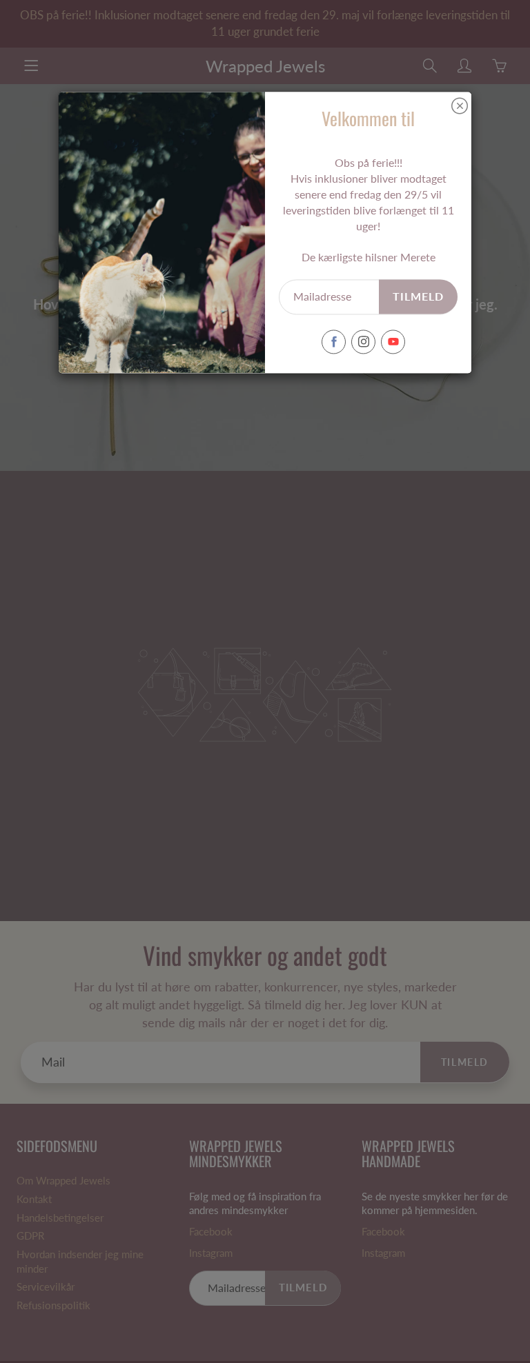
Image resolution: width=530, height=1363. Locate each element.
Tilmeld (418, 296)
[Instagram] (363, 342)
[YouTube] (393, 342)
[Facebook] (334, 342)
